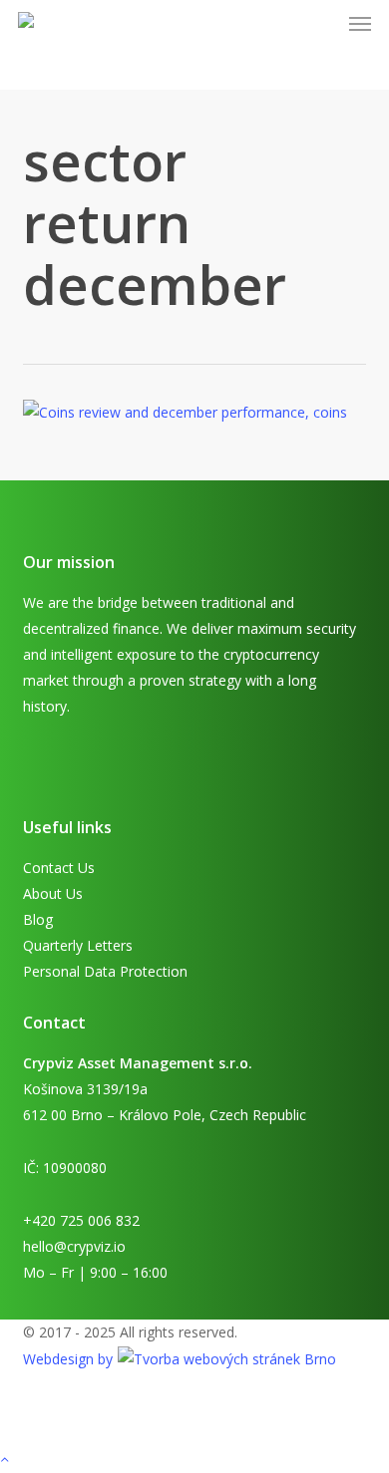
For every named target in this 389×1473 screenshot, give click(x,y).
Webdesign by (70, 1358)
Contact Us (59, 867)
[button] (360, 24)
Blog (38, 919)
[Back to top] (194, 1460)
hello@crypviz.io (74, 1246)
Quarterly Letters (78, 945)
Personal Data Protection (105, 971)
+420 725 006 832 (81, 1220)
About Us (53, 893)
